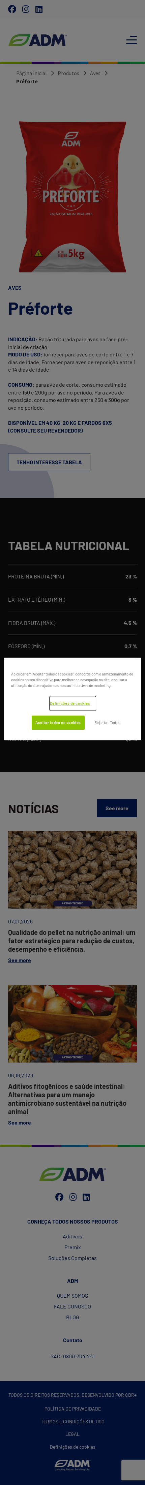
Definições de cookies (70, 703)
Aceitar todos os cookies (58, 722)
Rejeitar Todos (107, 722)
